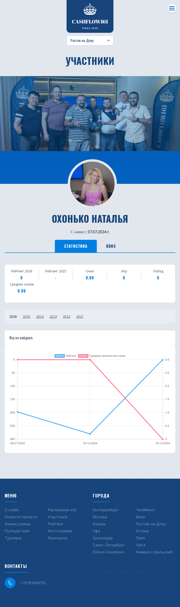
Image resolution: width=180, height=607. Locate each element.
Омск (140, 537)
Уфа (96, 530)
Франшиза (57, 537)
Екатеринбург (105, 509)
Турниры (13, 537)
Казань (99, 523)
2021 (80, 316)
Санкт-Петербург (109, 545)
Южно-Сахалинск (109, 552)
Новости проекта (21, 516)
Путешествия (17, 530)
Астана (142, 530)
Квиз (111, 246)
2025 (26, 316)
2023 (53, 316)
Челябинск (145, 509)
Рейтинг (55, 523)
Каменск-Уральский (154, 552)
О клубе (12, 509)
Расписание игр (62, 509)
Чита (140, 545)
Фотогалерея (60, 530)
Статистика (76, 246)
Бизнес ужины (17, 523)
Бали (140, 516)
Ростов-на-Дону (151, 523)
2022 (66, 316)
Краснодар (103, 537)
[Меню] (171, 8)
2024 (40, 316)
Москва (100, 516)
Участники (57, 516)
